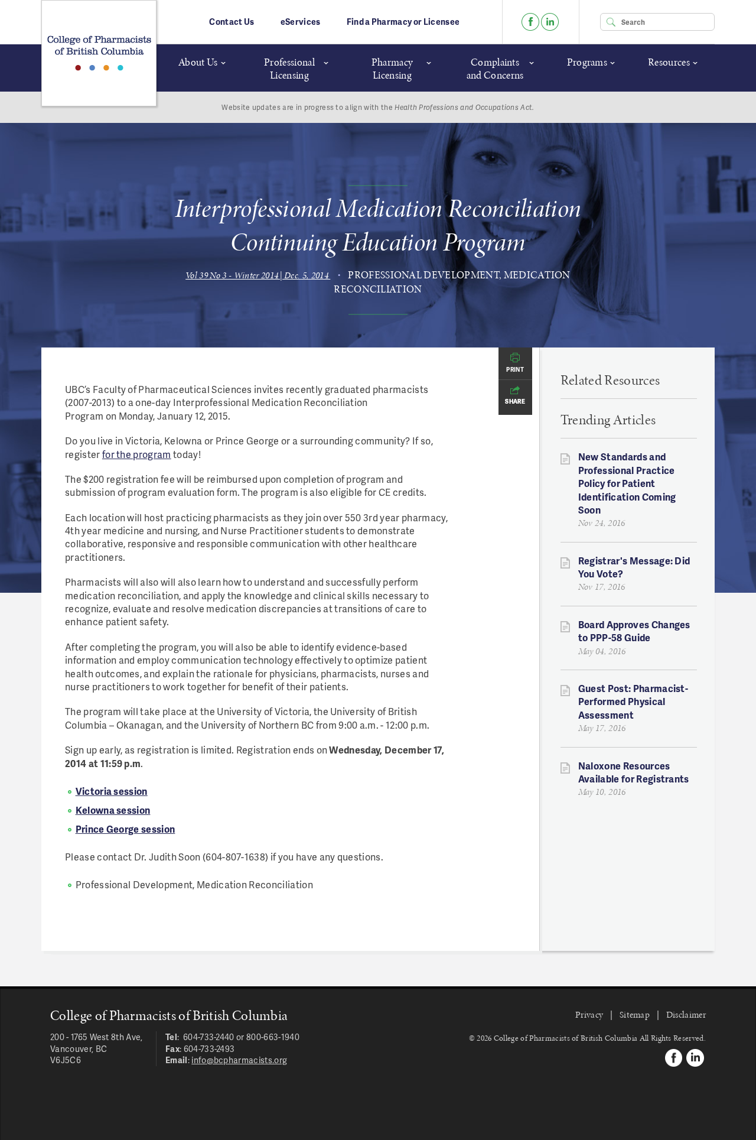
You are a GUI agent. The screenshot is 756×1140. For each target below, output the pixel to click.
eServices (301, 21)
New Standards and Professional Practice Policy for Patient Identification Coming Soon (627, 483)
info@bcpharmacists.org (239, 1060)
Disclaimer (686, 1014)
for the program (136, 454)
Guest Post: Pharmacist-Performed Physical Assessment (633, 701)
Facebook (530, 22)
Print (515, 369)
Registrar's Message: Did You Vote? (634, 567)
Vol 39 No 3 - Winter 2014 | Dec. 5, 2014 (257, 275)
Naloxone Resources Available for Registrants (633, 772)
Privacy (589, 1014)
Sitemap (635, 1014)
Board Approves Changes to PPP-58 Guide (634, 631)
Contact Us (231, 21)
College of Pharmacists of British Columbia (99, 53)
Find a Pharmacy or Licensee (403, 21)
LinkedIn (550, 22)
